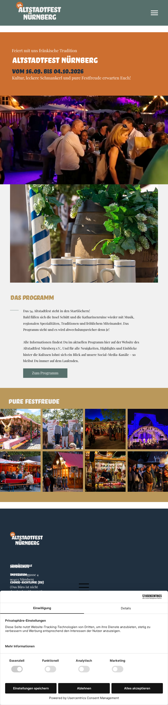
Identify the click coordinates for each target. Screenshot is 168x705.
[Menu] (154, 12)
